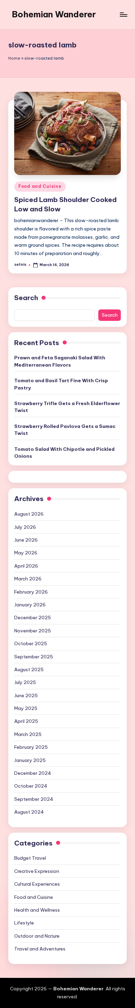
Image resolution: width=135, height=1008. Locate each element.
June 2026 (26, 540)
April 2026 (26, 566)
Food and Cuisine (40, 186)
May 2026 (25, 553)
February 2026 (31, 592)
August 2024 (29, 812)
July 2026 (25, 527)
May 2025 (25, 708)
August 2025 (29, 669)
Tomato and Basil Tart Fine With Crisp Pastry (61, 384)
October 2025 (30, 643)
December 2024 (32, 773)
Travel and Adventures (39, 949)
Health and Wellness (37, 910)
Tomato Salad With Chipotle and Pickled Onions (64, 452)
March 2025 (28, 734)
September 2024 (33, 799)
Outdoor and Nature (37, 936)
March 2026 (28, 579)
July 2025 (25, 682)
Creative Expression (36, 871)
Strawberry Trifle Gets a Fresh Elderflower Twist (67, 406)
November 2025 (32, 631)
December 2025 (32, 617)
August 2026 (29, 514)
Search (26, 297)
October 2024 (30, 786)
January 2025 (30, 760)
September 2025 (33, 657)
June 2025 (26, 695)
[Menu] (123, 14)
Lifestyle (24, 923)
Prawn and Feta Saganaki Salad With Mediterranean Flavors (59, 361)
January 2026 (30, 605)
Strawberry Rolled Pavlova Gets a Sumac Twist (65, 429)
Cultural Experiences (37, 884)
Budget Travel (30, 858)
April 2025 (26, 721)
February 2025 (31, 747)
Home (14, 58)
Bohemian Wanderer (54, 14)
